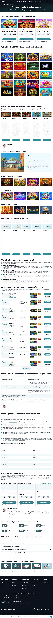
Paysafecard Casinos (25, 582)
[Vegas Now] (44, 487)
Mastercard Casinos (25, 583)
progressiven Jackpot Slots (13, 422)
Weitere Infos (47, 296)
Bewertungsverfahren (44, 266)
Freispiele (9, 477)
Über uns (2, 580)
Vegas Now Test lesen (11, 312)
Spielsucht (2, 583)
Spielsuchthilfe (48, 439)
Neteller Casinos (24, 588)
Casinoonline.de (16, 597)
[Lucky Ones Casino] (9, 487)
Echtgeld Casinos (21, 289)
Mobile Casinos (14, 585)
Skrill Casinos (24, 585)
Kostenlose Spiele (32, 1)
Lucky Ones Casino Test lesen (12, 297)
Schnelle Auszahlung (15, 580)
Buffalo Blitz (4, 464)
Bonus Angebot (23, 475)
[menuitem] (15, 2)
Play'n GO (34, 583)
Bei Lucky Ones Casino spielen (9, 39)
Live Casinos (13, 582)
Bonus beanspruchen (9, 502)
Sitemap (2, 585)
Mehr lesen (8, 516)
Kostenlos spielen (9, 36)
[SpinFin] (26, 487)
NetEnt (37, 254)
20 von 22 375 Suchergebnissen (26, 97)
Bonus (20, 1)
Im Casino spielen (29, 169)
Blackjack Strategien (46, 582)
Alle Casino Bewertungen (26, 368)
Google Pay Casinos (25, 586)
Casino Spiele (25, 1)
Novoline (6, 254)
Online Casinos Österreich (4, 4)
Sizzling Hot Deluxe (5, 466)
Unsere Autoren (3, 582)
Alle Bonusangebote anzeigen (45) (47, 483)
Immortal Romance (5, 452)
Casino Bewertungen (48, 1)
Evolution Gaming (35, 586)
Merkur (26, 254)
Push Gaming (47, 254)
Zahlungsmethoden (40, 1)
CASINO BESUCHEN (47, 301)
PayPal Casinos (24, 580)
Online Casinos (15, 1)
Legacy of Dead (4, 455)
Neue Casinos (14, 583)
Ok (51, 616)
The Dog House (4, 459)
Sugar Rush (4, 457)
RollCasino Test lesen (11, 365)
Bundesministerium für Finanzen (13, 440)
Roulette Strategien (46, 580)
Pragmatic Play (16, 254)
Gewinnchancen (45, 583)
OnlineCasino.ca (6, 597)
